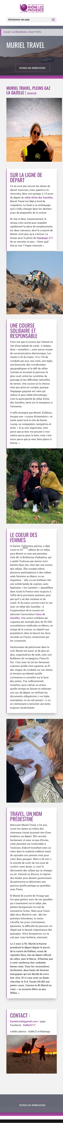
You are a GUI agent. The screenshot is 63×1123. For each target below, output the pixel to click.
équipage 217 (45, 238)
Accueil (7, 32)
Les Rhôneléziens (19, 32)
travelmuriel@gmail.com (24, 1021)
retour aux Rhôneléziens (32, 68)
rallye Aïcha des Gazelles (39, 197)
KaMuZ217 (29, 1025)
